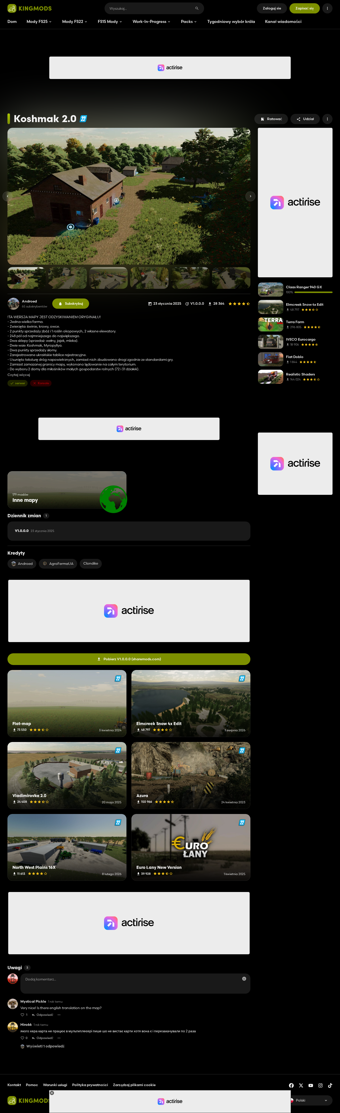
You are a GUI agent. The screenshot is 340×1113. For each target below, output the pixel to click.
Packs (187, 21)
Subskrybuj (74, 303)
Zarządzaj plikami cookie (134, 1085)
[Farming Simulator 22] (83, 119)
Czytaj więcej (18, 375)
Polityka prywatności (90, 1085)
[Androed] (13, 304)
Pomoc (32, 1085)
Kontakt (14, 1085)
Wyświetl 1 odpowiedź (45, 1046)
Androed (29, 301)
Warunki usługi (55, 1085)
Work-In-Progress (149, 21)
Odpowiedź (45, 1015)
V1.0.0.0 (34, 531)
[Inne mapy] (113, 499)
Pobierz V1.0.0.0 (132, 659)
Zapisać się (304, 8)
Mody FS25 (37, 21)
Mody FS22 (72, 21)
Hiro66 (26, 1025)
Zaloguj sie (272, 8)
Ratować (274, 119)
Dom (12, 21)
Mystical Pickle (33, 1001)
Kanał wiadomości (283, 21)
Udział (308, 119)
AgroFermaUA (61, 563)
